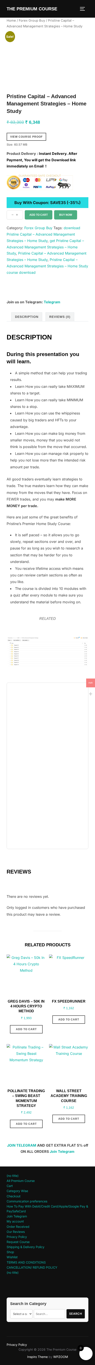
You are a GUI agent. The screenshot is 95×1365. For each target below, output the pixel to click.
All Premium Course (21, 1181)
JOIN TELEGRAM (21, 1145)
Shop (10, 1252)
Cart (10, 1186)
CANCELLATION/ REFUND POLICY (32, 1267)
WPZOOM (60, 1357)
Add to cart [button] (26, 1029)
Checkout (14, 1196)
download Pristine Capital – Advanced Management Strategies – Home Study (43, 234)
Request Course (18, 1242)
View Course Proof (26, 136)
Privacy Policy (17, 1237)
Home (11, 20)
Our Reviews (16, 1232)
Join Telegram (62, 1151)
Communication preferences (27, 1201)
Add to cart (38, 214)
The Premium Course (32, 8)
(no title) (13, 1176)
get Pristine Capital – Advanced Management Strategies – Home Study (45, 247)
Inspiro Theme (37, 1357)
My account (15, 1221)
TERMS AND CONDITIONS (26, 1262)
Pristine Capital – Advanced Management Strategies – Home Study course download (47, 266)
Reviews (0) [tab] (59, 317)
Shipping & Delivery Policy (25, 1247)
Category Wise (17, 1191)
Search (75, 1313)
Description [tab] (26, 317)
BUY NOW (65, 214)
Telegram (52, 302)
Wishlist (12, 1257)
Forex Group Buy (32, 20)
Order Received (18, 1226)
